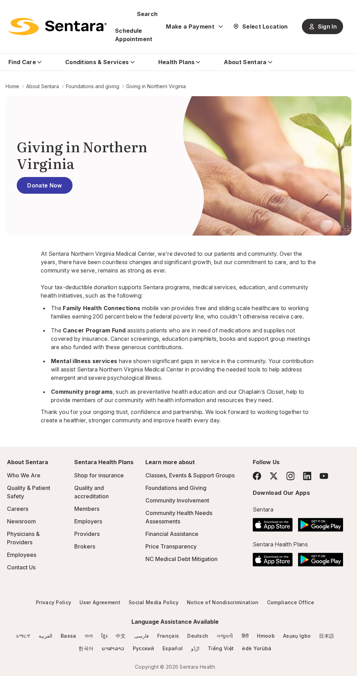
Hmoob (266, 636)
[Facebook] (257, 476)
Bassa (68, 636)
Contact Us (21, 567)
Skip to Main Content (10, 9)
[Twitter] (273, 476)
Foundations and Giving (175, 487)
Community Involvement (177, 500)
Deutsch (197, 636)
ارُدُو (195, 648)
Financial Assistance (171, 533)
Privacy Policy (53, 602)
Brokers (84, 546)
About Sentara (42, 86)
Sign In (327, 26)
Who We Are (23, 475)
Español (172, 648)
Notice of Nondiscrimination (223, 602)
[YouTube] (324, 476)
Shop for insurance (99, 475)
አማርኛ (23, 636)
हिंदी (245, 636)
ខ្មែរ (104, 636)
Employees (21, 554)
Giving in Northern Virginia (156, 86)
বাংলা (89, 636)
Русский (143, 648)
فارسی (141, 636)
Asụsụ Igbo (297, 636)
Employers (88, 521)
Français (168, 636)
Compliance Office (290, 602)
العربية (45, 636)
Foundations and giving (92, 86)
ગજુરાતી (225, 636)
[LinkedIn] (307, 476)
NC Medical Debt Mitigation (181, 558)
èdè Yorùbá (256, 648)
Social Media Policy (153, 602)
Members (86, 508)
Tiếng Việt (221, 648)
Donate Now (44, 185)
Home (12, 86)
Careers (17, 508)
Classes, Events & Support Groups (190, 475)
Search (147, 13)
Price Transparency (171, 546)
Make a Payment (190, 26)
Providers (87, 533)
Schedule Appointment (134, 35)
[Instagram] (290, 476)
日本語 (326, 636)
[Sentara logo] (57, 26)
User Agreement (99, 602)
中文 (121, 636)
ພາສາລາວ (113, 648)
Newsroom (21, 521)
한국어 (85, 648)
